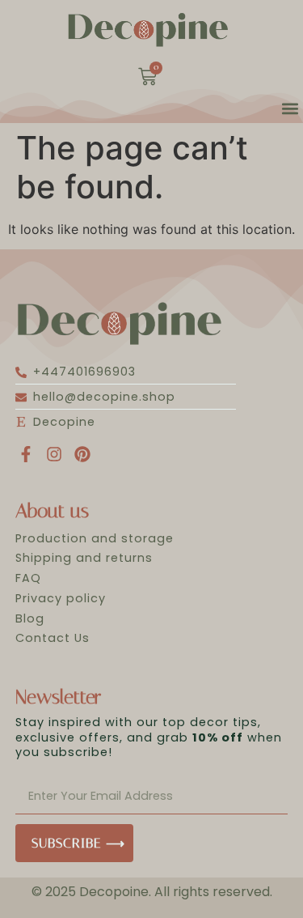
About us (52, 510)
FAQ (28, 578)
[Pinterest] (82, 454)
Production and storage (94, 538)
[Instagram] (54, 454)
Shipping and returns (84, 558)
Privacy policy (60, 598)
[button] (289, 109)
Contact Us (52, 638)
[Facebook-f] (26, 454)
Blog (29, 618)
